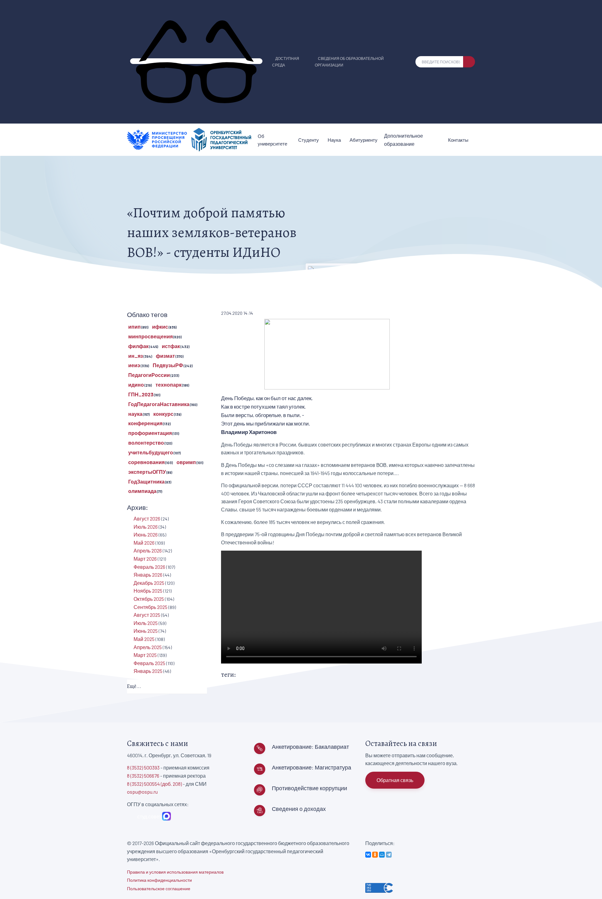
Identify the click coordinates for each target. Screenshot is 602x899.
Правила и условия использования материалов (175, 872)
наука (135, 414)
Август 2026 (147, 518)
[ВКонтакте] (368, 855)
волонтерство (146, 443)
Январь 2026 (148, 575)
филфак (138, 346)
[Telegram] (389, 855)
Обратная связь (395, 780)
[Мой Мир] (382, 855)
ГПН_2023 (140, 394)
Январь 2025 (148, 671)
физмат (165, 356)
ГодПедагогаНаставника (158, 404)
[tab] (167, 687)
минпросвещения (150, 336)
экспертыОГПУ (147, 472)
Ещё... (134, 686)
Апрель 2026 (148, 550)
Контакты (458, 140)
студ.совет (148, 816)
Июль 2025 (146, 623)
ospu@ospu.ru (142, 792)
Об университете (272, 139)
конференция (145, 423)
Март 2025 (145, 655)
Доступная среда (285, 61)
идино (136, 385)
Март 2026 (145, 559)
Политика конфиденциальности (159, 880)
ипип (134, 327)
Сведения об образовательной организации (349, 61)
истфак (171, 346)
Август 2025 (147, 615)
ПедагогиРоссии (149, 375)
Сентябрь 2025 (150, 607)
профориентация (150, 433)
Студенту (308, 140)
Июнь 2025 (146, 631)
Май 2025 (144, 639)
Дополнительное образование (403, 140)
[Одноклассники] (375, 855)
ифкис (160, 327)
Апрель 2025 (148, 647)
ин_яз (135, 356)
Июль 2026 (146, 527)
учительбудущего (150, 452)
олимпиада (142, 491)
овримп (186, 462)
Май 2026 (144, 543)
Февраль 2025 (149, 663)
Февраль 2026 (149, 567)
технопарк (169, 385)
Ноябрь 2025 (148, 591)
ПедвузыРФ (168, 365)
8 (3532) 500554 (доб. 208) (154, 784)
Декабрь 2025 (149, 583)
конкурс (163, 414)
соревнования (146, 462)
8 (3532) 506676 (143, 776)
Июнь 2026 (146, 534)
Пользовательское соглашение (158, 888)
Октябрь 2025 (149, 599)
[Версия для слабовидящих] (196, 61)
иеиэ (134, 365)
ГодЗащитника (146, 481)
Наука (334, 140)
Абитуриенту (364, 140)
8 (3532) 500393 (143, 767)
